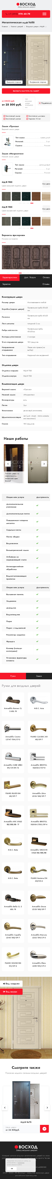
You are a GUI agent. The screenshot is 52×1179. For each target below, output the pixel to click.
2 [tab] (24, 228)
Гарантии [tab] (6, 284)
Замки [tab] (39, 675)
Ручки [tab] (13, 675)
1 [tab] (20, 228)
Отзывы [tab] (46, 284)
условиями (21, 1163)
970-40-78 (19, 14)
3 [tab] (28, 228)
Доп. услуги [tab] (30, 277)
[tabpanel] (6, 196)
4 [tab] (31, 228)
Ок (12, 1169)
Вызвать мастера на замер (26, 91)
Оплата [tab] (46, 277)
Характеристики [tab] (10, 277)
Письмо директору (38, 1167)
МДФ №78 (26, 1122)
